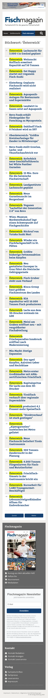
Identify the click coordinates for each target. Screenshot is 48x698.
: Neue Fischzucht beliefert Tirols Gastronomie (25, 441)
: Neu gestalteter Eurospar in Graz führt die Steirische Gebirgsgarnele (24, 268)
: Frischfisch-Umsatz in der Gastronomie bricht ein (23, 476)
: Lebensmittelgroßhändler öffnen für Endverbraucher (25, 501)
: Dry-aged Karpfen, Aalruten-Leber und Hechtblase (24, 362)
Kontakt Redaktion (16, 653)
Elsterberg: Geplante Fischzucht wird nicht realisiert (22, 85)
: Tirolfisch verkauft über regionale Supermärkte (24, 397)
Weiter (34, 515)
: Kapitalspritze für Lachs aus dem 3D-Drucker (25, 385)
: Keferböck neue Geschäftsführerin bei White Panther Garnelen (24, 163)
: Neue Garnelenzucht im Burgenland (20, 196)
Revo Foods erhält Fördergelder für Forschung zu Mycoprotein (25, 117)
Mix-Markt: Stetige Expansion (20, 352)
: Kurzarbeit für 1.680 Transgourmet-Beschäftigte (25, 487)
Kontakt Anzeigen (15, 656)
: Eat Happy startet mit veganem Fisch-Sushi (22, 73)
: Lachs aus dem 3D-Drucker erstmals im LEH (25, 313)
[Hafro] (23, 8)
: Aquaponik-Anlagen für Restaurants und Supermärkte (24, 97)
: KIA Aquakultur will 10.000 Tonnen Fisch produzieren (25, 301)
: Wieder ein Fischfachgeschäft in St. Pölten (24, 243)
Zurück (14, 515)
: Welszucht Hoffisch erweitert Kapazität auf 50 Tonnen (24, 62)
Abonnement (13, 579)
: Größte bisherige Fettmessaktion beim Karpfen (24, 254)
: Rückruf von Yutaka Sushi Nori (24, 233)
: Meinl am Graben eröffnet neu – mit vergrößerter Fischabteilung (25, 326)
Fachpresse (13, 675)
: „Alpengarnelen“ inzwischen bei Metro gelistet (22, 428)
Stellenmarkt (15, 33)
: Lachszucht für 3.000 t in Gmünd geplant (25, 52)
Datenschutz (15, 693)
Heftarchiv (12, 576)
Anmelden (24, 611)
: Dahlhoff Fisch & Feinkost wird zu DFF (25, 128)
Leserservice (13, 678)
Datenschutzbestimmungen (23, 637)
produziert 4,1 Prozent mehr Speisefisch (25, 408)
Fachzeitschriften (15, 672)
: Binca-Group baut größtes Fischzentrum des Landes (24, 289)
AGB (11, 637)
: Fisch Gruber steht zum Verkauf (24, 279)
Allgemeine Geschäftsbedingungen (30, 693)
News (6, 33)
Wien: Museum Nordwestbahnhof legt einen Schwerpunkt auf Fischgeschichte (23, 221)
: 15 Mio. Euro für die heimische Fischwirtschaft (23, 175)
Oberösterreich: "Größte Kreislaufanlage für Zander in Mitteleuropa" (24, 138)
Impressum (13, 681)
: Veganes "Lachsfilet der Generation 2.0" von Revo (25, 208)
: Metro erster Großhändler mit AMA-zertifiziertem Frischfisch (25, 374)
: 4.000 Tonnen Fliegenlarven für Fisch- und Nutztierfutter (24, 464)
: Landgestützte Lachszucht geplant (25, 186)
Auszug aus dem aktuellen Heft (21, 573)
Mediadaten (13, 582)
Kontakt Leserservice (17, 659)
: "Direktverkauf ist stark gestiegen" (25, 416)
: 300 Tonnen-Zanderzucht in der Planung (24, 452)
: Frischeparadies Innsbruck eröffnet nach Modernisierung (25, 340)
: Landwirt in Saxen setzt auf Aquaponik (25, 107)
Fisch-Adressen (28, 33)
